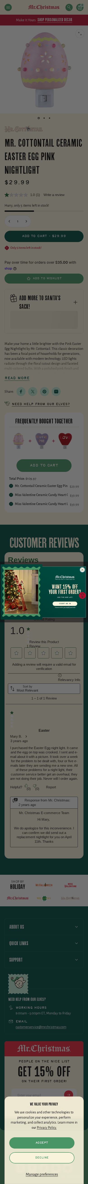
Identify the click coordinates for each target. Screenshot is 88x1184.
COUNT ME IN (65, 604)
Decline (42, 1157)
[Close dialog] (82, 569)
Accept (41, 1142)
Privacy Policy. (47, 1127)
